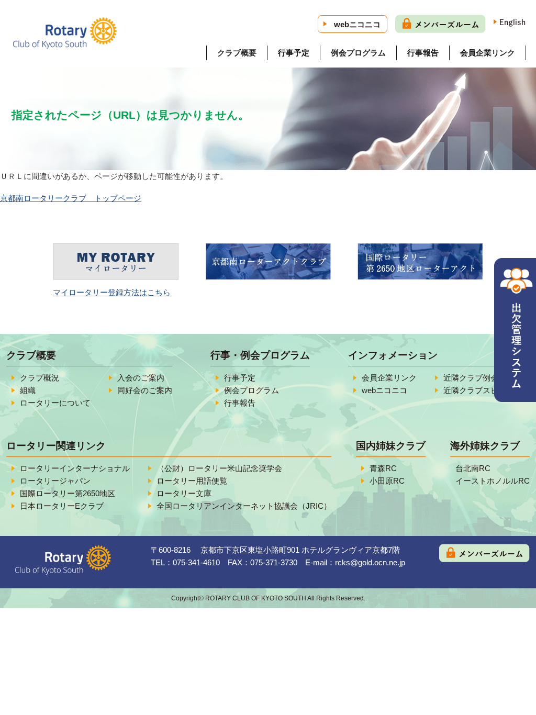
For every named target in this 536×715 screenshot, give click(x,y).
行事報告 (423, 52)
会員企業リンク (487, 52)
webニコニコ (357, 24)
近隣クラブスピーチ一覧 (486, 390)
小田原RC (387, 480)
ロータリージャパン (55, 480)
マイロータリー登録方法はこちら (112, 292)
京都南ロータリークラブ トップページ (70, 198)
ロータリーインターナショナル (75, 468)
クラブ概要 (236, 52)
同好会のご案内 (144, 390)
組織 (28, 390)
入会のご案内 (140, 377)
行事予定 (293, 52)
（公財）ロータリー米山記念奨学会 (219, 468)
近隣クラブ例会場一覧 (482, 377)
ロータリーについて (55, 402)
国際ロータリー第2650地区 (67, 493)
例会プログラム (358, 52)
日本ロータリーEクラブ (62, 505)
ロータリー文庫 (184, 493)
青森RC (383, 468)
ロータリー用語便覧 (192, 480)
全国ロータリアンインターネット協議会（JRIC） (244, 505)
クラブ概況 (39, 377)
